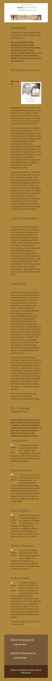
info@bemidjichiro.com (27, 10)
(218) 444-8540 (30, 8)
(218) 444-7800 (27, 5)
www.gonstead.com (32, 624)
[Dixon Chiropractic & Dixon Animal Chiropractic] (26, 17)
